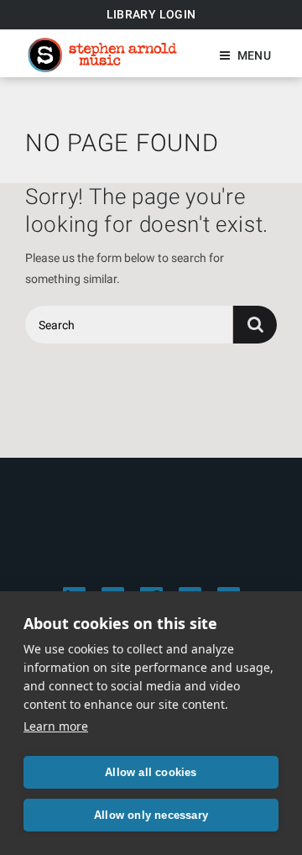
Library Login (151, 14)
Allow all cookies (150, 772)
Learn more (55, 726)
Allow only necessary (151, 815)
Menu (254, 55)
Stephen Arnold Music (102, 55)
